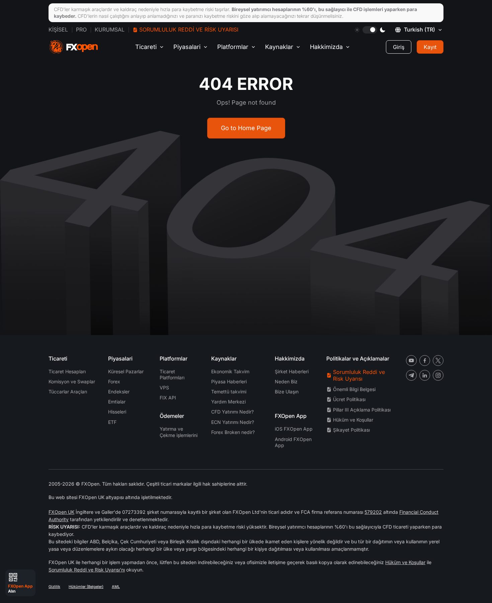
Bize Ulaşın (287, 391)
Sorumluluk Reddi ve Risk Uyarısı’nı (87, 569)
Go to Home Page (246, 127)
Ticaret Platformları (172, 374)
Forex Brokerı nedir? (233, 432)
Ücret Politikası (349, 399)
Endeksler (119, 391)
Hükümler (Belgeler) (86, 586)
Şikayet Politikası (351, 430)
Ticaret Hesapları (67, 371)
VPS (164, 387)
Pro (81, 29)
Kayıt (430, 47)
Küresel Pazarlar (126, 371)
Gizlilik (54, 586)
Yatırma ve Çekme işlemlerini (178, 432)
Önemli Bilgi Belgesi (354, 389)
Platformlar (232, 46)
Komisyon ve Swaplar (72, 381)
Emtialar (117, 401)
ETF (112, 422)
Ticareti (146, 46)
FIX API (168, 397)
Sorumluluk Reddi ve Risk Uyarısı (188, 29)
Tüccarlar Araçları (68, 391)
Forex (114, 381)
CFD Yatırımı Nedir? (232, 412)
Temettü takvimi (228, 391)
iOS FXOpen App (294, 429)
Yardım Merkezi (228, 401)
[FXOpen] (74, 47)
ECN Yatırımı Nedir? (232, 422)
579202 (373, 512)
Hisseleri (117, 412)
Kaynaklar (279, 46)
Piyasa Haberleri (229, 381)
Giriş (398, 47)
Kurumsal (110, 29)
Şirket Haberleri (292, 371)
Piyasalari (186, 46)
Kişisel (58, 29)
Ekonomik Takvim (230, 371)
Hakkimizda (326, 46)
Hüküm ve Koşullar (353, 420)
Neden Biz (286, 381)
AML (116, 586)
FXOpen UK (61, 512)
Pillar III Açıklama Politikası (362, 410)
